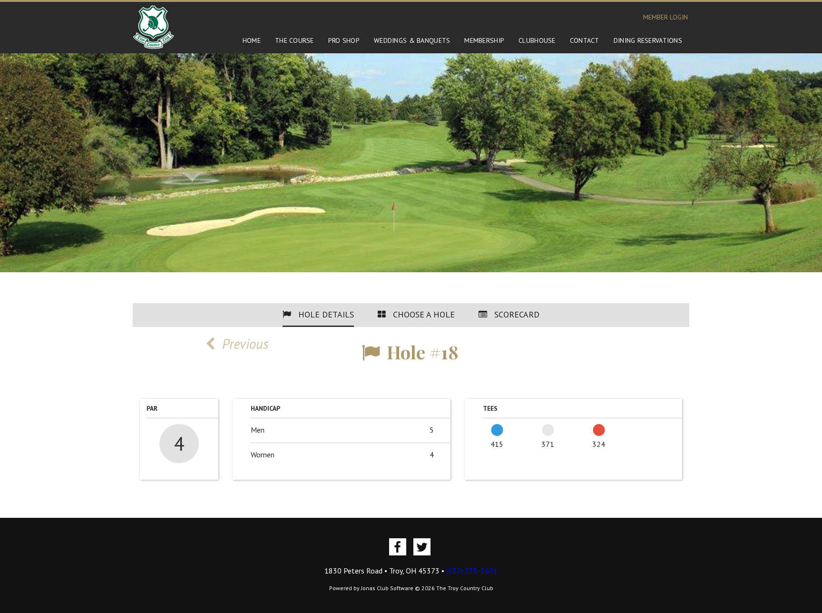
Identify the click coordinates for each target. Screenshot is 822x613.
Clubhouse (537, 40)
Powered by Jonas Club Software (371, 588)
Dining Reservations (648, 40)
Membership (484, 40)
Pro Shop (344, 40)
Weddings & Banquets (412, 40)
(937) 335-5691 (472, 570)
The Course (294, 40)
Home (252, 40)
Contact (584, 40)
